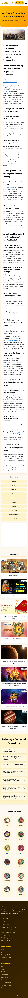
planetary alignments (14, 340)
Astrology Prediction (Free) (8, 927)
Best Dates (14, 498)
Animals (14, 481)
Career (14, 506)
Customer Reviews (6, 957)
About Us (3, 969)
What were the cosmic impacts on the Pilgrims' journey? (14, 765)
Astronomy (14, 489)
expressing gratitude (18, 432)
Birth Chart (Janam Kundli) (8, 932)
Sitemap (3, 988)
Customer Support (6, 985)
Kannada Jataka (5, 935)
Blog (6, 20)
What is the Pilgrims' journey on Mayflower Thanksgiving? (14, 750)
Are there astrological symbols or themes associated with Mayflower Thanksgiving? (14, 780)
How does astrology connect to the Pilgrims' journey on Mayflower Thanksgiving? (14, 758)
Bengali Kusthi (5, 924)
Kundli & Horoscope (6, 922)
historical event (7, 91)
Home (3, 20)
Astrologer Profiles (6, 955)
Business (14, 502)
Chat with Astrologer (14, 514)
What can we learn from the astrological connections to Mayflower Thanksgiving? (14, 788)
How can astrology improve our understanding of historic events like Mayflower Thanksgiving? (14, 796)
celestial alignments (8, 362)
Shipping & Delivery (6, 982)
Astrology (14, 485)
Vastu (2, 952)
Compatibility (14, 519)
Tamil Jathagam (5, 938)
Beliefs (14, 494)
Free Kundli (19, 3)
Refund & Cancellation (7, 980)
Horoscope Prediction (7, 930)
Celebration (14, 510)
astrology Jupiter (9, 187)
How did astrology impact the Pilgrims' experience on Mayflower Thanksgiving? (14, 772)
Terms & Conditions (6, 977)
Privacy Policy (4, 974)
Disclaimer (4, 972)
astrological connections (10, 82)
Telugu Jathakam (5, 940)
